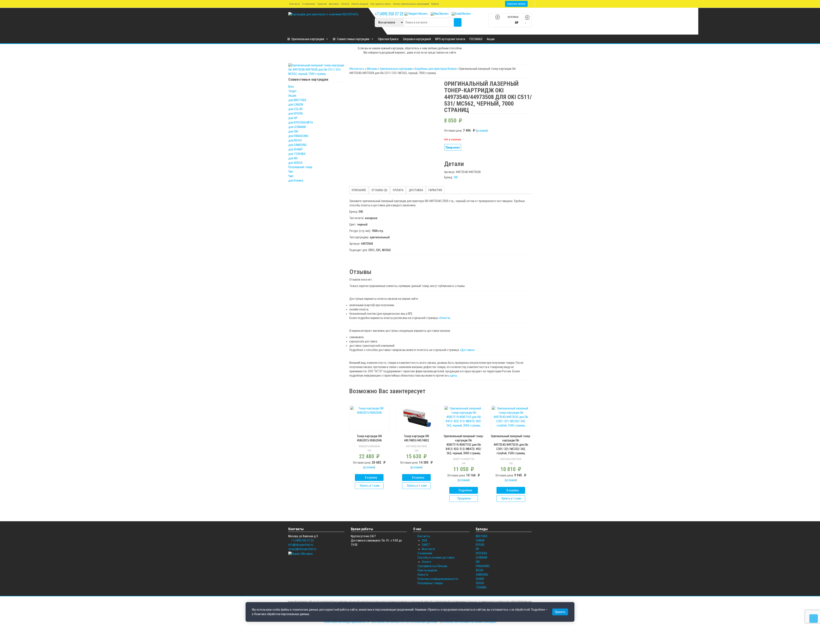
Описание (358, 190)
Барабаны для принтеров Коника (436, 68)
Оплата (345, 3)
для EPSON (295, 113)
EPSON (480, 544)
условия (482, 130)
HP (477, 549)
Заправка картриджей (417, 39)
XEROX (480, 583)
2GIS (424, 540)
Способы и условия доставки (435, 557)
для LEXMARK (297, 127)
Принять (560, 612)
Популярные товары (430, 583)
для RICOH (295, 140)
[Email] (461, 14)
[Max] (439, 14)
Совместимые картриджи (353, 39)
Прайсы (435, 3)
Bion (291, 87)
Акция (292, 96)
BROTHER (481, 536)
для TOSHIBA (296, 154)
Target (292, 91)
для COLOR (295, 109)
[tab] (358, 190)
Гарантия (322, 3)
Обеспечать (356, 68)
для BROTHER (297, 100)
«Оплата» (444, 318)
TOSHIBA (481, 587)
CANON (480, 540)
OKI (456, 177)
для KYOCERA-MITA (300, 122)
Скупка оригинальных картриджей (411, 3)
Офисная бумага (388, 39)
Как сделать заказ (380, 3)
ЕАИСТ (426, 544)
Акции (491, 39)
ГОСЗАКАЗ (475, 39)
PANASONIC (483, 566)
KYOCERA (481, 553)
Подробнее (465, 490)
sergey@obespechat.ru (302, 549)
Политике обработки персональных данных (281, 614)
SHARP (480, 579)
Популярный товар (300, 167)
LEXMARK (481, 557)
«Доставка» (467, 350)
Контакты (294, 3)
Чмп (290, 176)
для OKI (293, 131)
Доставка (334, 3)
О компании (308, 3)
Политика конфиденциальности (437, 579)
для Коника (295, 180)
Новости (422, 574)
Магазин (372, 68)
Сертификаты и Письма (432, 566)
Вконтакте (428, 549)
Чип (290, 171)
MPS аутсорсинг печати (450, 39)
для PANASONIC (298, 136)
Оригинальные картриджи (307, 39)
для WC (293, 158)
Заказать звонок (516, 3)
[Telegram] (416, 14)
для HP (292, 118)
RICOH (479, 570)
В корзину (371, 477)
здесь (453, 375)
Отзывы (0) (379, 190)
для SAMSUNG (297, 145)
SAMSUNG (482, 574)
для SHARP (295, 149)
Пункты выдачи (359, 3)
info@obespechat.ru (300, 544)
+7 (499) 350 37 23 (389, 13)
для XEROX (295, 163)
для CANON (295, 104)
